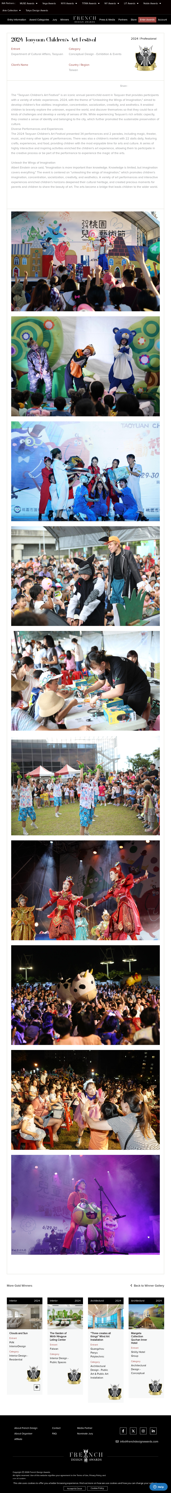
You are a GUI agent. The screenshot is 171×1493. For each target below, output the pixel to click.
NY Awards (111, 3)
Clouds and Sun (18, 1333)
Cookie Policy (97, 1488)
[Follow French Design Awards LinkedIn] (153, 1431)
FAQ (54, 1433)
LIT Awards (130, 3)
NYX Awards (68, 3)
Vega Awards (49, 3)
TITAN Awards (89, 3)
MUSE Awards (27, 3)
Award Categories (39, 19)
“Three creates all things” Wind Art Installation (101, 1336)
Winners (64, 19)
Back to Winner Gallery (148, 1285)
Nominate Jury (85, 1433)
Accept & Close (74, 1488)
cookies (22, 1479)
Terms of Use (82, 1476)
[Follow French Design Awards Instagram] (143, 1431)
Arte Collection (10, 10)
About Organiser (23, 1433)
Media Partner (84, 1428)
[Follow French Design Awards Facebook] (123, 1431)
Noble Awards (151, 3)
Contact (56, 1428)
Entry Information (17, 19)
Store (134, 19)
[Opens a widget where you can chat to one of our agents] (158, 1487)
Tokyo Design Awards (37, 10)
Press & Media (107, 19)
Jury (54, 19)
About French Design (25, 1428)
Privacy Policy (95, 1476)
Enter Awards (147, 19)
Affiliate (18, 1439)
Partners (122, 19)
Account (162, 19)
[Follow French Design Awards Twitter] (133, 1431)
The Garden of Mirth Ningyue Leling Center (58, 1336)
